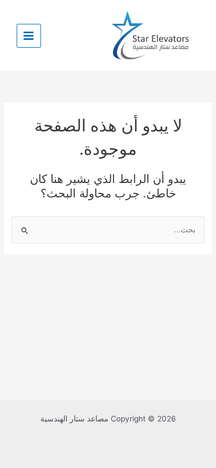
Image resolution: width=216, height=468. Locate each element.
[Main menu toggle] (29, 36)
